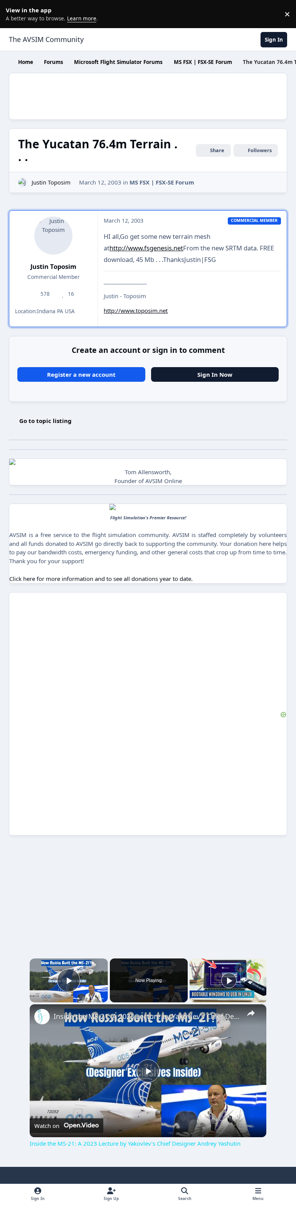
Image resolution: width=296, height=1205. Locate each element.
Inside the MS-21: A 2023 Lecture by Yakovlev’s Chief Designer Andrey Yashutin (147, 1016)
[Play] (229, 980)
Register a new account (81, 374)
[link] (42, 1016)
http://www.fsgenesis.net (146, 247)
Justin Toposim (51, 182)
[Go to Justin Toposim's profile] (22, 182)
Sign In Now (214, 374)
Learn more (15, 14)
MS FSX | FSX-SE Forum (162, 182)
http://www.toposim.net (136, 310)
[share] (251, 1013)
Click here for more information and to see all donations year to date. (101, 578)
